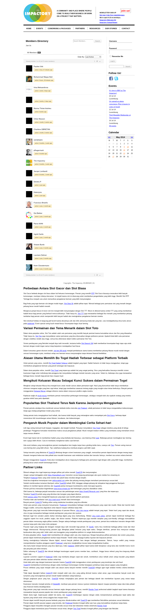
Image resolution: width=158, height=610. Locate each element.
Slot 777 (81, 313)
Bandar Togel (93, 589)
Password (113, 48)
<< (109, 137)
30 (117, 144)
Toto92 (91, 527)
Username (113, 41)
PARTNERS (80, 28)
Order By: (81, 57)
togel (97, 438)
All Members (33, 53)
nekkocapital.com (58, 480)
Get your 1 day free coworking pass (112, 15)
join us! (125, 10)
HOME (28, 28)
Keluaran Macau (40, 391)
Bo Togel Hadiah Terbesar (58, 363)
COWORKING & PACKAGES (59, 28)
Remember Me (117, 56)
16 (124, 150)
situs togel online (98, 516)
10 (128, 147)
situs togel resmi (54, 500)
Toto (112, 445)
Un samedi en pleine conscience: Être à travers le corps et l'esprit (119, 104)
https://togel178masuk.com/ (89, 491)
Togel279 (41, 551)
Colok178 (38, 502)
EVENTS (39, 28)
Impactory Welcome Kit (108, 20)
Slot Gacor (111, 415)
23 (124, 153)
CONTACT (126, 28)
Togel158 (62, 483)
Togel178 (52, 452)
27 (113, 157)
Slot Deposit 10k (87, 343)
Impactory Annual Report (108, 22)
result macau (42, 396)
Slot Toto (38, 336)
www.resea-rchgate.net (62, 489)
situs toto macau (82, 510)
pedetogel (30, 323)
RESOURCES (94, 28)
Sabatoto (71, 546)
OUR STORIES (111, 28)
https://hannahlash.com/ (56, 475)
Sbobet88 (56, 584)
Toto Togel (54, 370)
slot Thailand (82, 408)
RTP (93, 293)
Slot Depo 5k (68, 304)
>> (132, 137)
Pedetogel (34, 478)
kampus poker (33, 497)
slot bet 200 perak (60, 351)
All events (112, 126)
